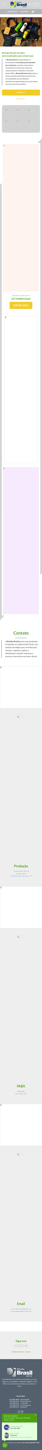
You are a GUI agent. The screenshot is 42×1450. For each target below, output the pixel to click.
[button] (3, 4)
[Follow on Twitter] (26, 1345)
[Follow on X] (22, 1345)
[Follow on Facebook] (15, 1345)
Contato (24, 12)
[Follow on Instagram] (19, 1345)
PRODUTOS (12, 12)
